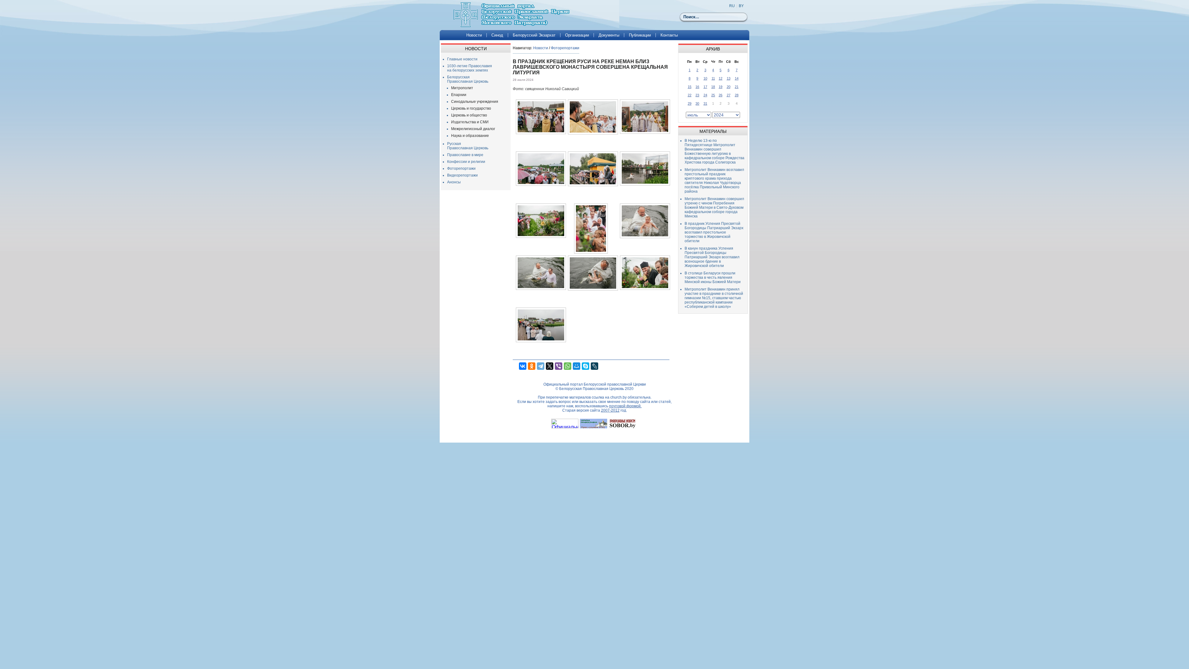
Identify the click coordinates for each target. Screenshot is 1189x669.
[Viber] (558, 366)
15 (689, 87)
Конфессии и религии (466, 162)
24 (705, 95)
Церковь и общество (469, 115)
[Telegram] (540, 366)
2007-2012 (610, 410)
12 (720, 78)
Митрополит (462, 88)
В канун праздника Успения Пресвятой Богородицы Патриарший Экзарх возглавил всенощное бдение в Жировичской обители (712, 257)
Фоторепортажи (461, 168)
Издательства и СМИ (470, 122)
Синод (497, 35)
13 (728, 78)
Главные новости (462, 59)
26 (720, 95)
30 (697, 103)
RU (732, 6)
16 (697, 87)
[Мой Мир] (576, 366)
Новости (474, 35)
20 (728, 87)
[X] (549, 366)
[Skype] (585, 366)
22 (689, 95)
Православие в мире (465, 155)
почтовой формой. (625, 406)
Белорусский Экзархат (534, 35)
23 (697, 95)
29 (689, 103)
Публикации (640, 35)
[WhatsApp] (567, 366)
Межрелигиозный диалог (473, 129)
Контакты (669, 35)
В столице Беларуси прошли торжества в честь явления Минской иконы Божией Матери (713, 277)
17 (705, 87)
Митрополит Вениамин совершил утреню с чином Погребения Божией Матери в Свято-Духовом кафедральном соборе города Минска (714, 207)
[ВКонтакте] (522, 366)
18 (713, 87)
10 (705, 78)
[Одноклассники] (531, 366)
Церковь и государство (471, 108)
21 (736, 87)
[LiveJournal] (594, 366)
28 (736, 95)
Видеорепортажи (462, 175)
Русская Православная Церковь (467, 146)
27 (728, 95)
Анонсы (454, 182)
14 (736, 78)
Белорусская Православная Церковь (467, 79)
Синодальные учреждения (474, 101)
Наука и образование (470, 135)
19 (720, 87)
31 (705, 103)
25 (713, 95)
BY (741, 6)
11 (713, 78)
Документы (609, 35)
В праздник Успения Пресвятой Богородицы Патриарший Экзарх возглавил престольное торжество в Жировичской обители (714, 232)
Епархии (458, 95)
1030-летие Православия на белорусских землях (469, 68)
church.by (618, 397)
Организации (577, 35)
